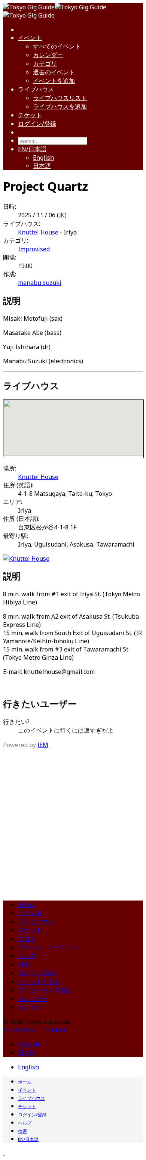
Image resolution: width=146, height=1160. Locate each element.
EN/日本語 (32, 149)
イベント (30, 38)
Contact (55, 1030)
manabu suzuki (39, 283)
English (43, 157)
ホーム (24, 1082)
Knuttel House (38, 232)
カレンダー (48, 55)
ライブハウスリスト (60, 98)
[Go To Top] (3, 1153)
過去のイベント (54, 72)
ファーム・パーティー (48, 947)
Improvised (34, 249)
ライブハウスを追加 (60, 106)
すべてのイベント (57, 46)
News (26, 905)
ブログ (27, 938)
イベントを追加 (54, 81)
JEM (42, 745)
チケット (30, 115)
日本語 (42, 166)
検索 (24, 964)
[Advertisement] (73, 822)
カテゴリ (45, 63)
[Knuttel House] (26, 558)
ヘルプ (27, 956)
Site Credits (19, 1030)
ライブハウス (36, 89)
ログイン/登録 (37, 123)
